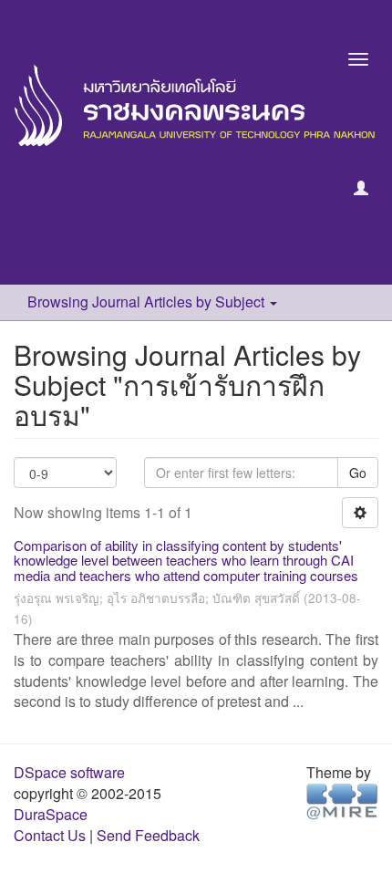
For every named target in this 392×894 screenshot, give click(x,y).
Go (357, 472)
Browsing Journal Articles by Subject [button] (147, 301)
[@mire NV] (342, 800)
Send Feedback (148, 835)
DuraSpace (51, 814)
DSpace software (69, 772)
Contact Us (50, 835)
